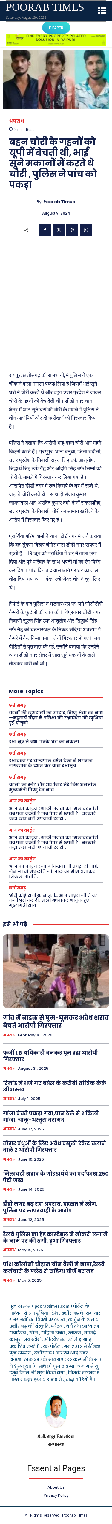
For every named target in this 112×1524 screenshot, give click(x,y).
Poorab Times (59, 201)
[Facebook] (45, 230)
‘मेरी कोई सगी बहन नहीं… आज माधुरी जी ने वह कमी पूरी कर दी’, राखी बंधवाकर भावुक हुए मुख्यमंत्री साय (53, 900)
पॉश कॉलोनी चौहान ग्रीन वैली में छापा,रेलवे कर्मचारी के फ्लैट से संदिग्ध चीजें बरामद (54, 1267)
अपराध (16, 121)
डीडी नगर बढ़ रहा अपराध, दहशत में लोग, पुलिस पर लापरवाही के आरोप (50, 1207)
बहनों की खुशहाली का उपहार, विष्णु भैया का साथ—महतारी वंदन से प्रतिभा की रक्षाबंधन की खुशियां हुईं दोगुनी (56, 718)
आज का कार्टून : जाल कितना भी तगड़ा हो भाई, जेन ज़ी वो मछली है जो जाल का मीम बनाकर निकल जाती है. (53, 871)
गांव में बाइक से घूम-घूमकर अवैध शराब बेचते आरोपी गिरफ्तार (56, 1022)
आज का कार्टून (22, 801)
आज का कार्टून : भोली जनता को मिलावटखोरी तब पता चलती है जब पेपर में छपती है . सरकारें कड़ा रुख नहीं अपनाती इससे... (53, 813)
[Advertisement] (56, 306)
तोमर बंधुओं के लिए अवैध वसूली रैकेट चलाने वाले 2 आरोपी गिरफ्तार (54, 1147)
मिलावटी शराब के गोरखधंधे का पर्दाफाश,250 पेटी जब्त (56, 1177)
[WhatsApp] (86, 230)
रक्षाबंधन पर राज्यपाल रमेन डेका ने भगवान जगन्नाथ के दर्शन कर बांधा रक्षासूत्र (51, 763)
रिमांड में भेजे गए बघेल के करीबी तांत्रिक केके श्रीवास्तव (54, 1086)
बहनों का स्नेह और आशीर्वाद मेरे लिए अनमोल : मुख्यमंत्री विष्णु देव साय (53, 787)
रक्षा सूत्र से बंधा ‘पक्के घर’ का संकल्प (44, 741)
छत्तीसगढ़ (17, 705)
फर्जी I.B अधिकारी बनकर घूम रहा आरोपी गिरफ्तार (50, 1056)
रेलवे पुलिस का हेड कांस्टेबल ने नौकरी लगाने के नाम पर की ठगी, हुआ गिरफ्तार (55, 1237)
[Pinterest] (72, 230)
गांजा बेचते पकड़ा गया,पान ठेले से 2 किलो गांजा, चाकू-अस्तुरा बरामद (51, 1117)
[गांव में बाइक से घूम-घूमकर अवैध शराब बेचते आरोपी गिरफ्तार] (56, 971)
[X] (59, 230)
